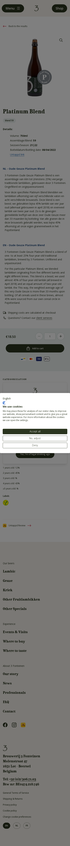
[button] (7, 398)
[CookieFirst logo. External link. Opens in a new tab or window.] (4, 402)
